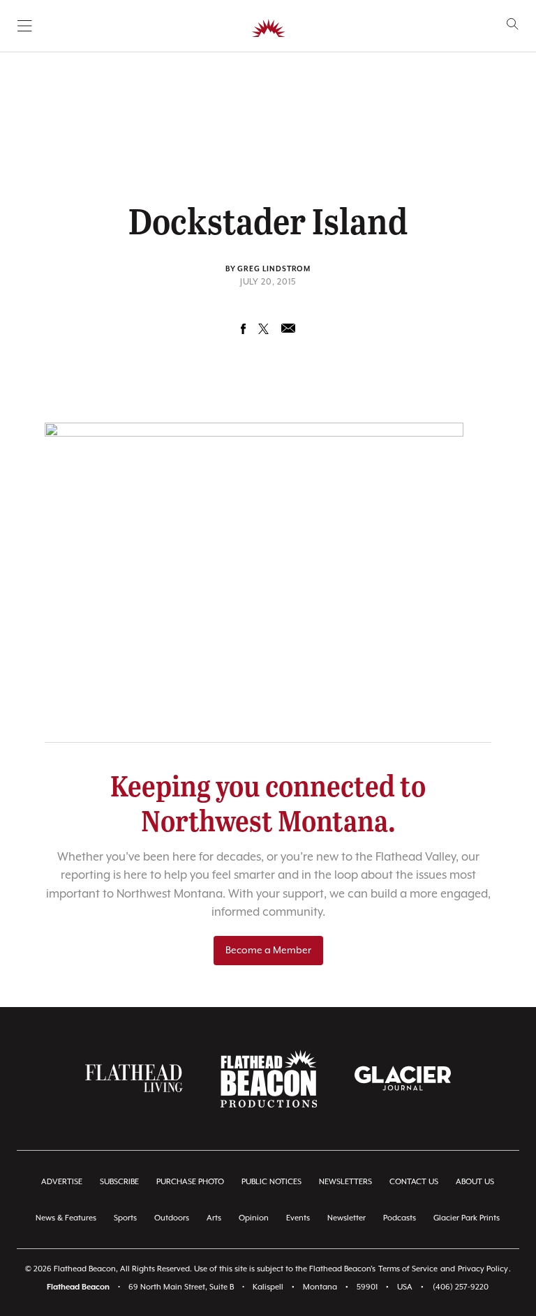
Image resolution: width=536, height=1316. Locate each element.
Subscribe (119, 1181)
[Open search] (512, 24)
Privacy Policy (483, 1268)
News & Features (66, 1218)
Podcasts (399, 1218)
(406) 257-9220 (461, 1287)
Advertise (61, 1181)
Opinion (254, 1218)
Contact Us (413, 1181)
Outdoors (171, 1218)
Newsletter (346, 1218)
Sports (125, 1218)
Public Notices (271, 1181)
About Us (475, 1181)
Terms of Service (408, 1268)
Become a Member (268, 950)
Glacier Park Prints (466, 1218)
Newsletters (345, 1181)
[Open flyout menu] (24, 26)
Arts (214, 1218)
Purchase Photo (190, 1181)
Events (298, 1218)
